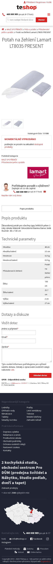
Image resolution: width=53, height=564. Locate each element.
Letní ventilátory (34, 410)
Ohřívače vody (8, 410)
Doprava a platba (11, 431)
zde (12, 369)
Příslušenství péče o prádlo (13, 162)
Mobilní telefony (34, 416)
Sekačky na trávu (9, 420)
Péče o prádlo (30, 29)
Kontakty (7, 450)
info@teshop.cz (19, 538)
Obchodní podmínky (12, 441)
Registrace (40, 2)
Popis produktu (27, 208)
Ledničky (5, 407)
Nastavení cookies (11, 447)
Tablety (5, 416)
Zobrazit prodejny (10, 488)
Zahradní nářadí (34, 420)
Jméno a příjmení (10, 328)
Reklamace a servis (11, 435)
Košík (49, 2)
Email (5, 337)
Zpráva (5, 346)
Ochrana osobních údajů (14, 444)
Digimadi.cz (45, 561)
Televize (30, 413)
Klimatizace (7, 413)
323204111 (25, 383)
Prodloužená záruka (12, 438)
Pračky (30, 407)
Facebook (37, 538)
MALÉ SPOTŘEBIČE (14, 29)
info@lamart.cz (15, 383)
